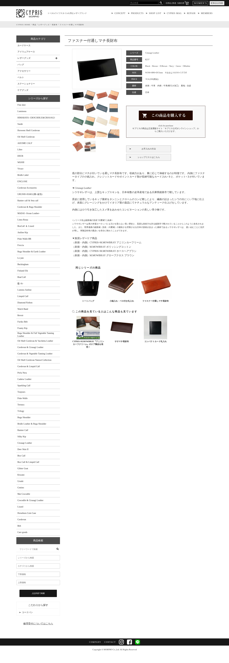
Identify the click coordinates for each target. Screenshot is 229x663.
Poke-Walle (22, 398)
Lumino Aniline (24, 290)
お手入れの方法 (149, 149)
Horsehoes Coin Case (26, 513)
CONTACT (110, 642)
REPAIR (191, 13)
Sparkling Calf (23, 385)
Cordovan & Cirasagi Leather (30, 347)
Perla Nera (22, 373)
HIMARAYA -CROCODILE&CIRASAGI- (36, 118)
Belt (19, 526)
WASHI (20, 162)
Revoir (20, 315)
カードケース (24, 45)
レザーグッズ (24, 58)
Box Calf (21, 456)
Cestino (20, 487)
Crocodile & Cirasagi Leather (30, 500)
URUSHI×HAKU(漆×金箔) (29, 194)
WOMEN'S (200, 3)
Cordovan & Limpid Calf (28, 366)
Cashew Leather (24, 379)
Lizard (20, 507)
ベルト (20, 77)
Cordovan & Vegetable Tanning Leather (34, 354)
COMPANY (95, 642)
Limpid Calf (22, 296)
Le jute (20, 258)
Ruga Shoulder (24, 417)
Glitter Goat (22, 468)
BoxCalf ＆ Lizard (25, 226)
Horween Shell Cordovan (28, 130)
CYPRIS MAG (174, 13)
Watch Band (22, 309)
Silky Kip (21, 436)
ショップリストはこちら (149, 157)
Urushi (20, 481)
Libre (19, 149)
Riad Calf (21, 277)
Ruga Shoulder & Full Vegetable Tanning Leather (35, 334)
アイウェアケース (26, 52)
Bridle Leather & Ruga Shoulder (31, 424)
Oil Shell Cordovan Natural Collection (34, 360)
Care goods (22, 532)
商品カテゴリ (38, 38)
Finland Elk (22, 271)
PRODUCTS (137, 13)
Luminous (21, 111)
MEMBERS (207, 13)
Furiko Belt (22, 322)
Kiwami (20, 475)
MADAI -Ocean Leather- (28, 213)
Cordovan (21, 519)
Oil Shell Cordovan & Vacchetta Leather (35, 341)
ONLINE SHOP (175, 3)
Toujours (21, 392)
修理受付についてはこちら (38, 623)
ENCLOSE (22, 181)
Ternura (20, 405)
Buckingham (23, 264)
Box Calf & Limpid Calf (28, 462)
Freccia (20, 245)
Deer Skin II (23, 449)
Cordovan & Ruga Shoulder (29, 207)
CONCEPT (120, 13)
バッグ (20, 64)
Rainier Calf (22, 430)
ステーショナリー (26, 84)
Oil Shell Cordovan (26, 137)
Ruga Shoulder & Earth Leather (31, 251)
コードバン (27, 612)
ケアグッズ (22, 90)
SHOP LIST (155, 13)
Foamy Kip (22, 328)
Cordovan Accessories (27, 188)
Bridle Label (23, 175)
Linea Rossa (22, 220)
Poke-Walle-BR (24, 239)
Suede (20, 124)
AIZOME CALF (24, 143)
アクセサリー (24, 71)
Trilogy (20, 411)
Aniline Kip (22, 232)
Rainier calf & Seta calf (27, 200)
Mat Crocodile (23, 494)
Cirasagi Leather (24, 443)
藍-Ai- (20, 283)
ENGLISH (217, 3)
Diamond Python (24, 302)
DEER (20, 156)
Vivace (20, 169)
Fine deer (21, 105)
